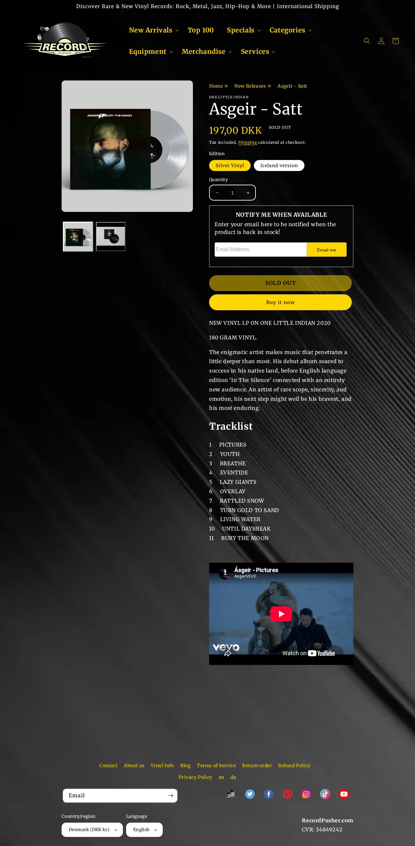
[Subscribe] (170, 795)
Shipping (247, 142)
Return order (257, 765)
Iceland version (279, 165)
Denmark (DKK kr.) (89, 829)
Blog (185, 765)
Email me (326, 249)
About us (134, 765)
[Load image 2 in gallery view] (110, 236)
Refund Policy (294, 765)
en (221, 777)
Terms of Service (216, 765)
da (233, 777)
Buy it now (280, 302)
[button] (152, 30)
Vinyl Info (162, 765)
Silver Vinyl (230, 165)
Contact (108, 765)
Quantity (218, 179)
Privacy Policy (195, 777)
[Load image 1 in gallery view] (78, 236)
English (141, 829)
